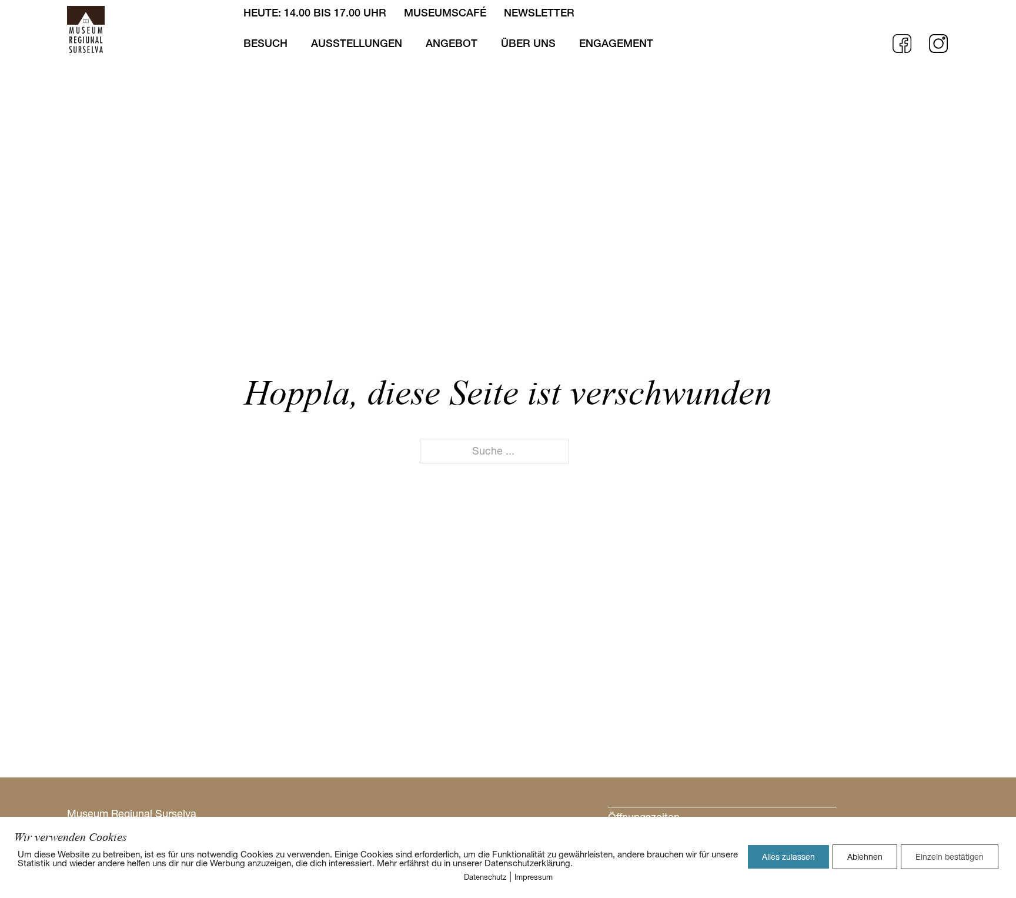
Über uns (528, 43)
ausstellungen (356, 43)
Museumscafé (445, 12)
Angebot (451, 43)
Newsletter (539, 12)
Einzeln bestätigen (949, 857)
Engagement (616, 43)
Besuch (265, 43)
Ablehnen (865, 857)
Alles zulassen (788, 857)
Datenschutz (485, 877)
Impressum (533, 877)
